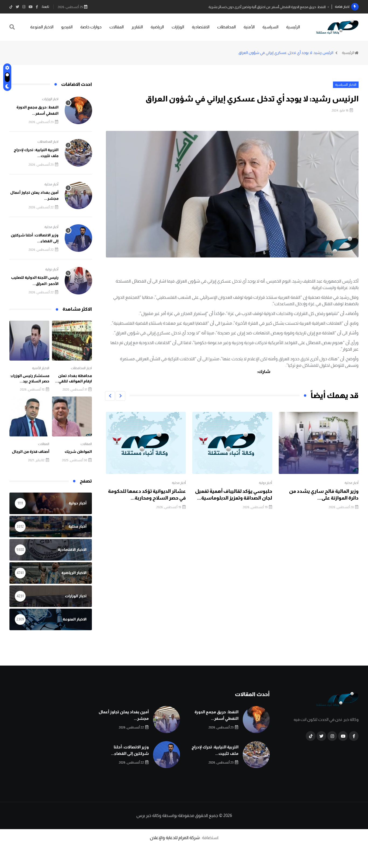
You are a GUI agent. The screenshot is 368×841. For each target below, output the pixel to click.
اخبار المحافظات (47, 142)
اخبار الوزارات (50, 99)
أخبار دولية (265, 483)
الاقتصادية (200, 27)
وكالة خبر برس (148, 815)
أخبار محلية (352, 483)
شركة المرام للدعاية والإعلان (175, 837)
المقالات (116, 27)
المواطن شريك (78, 451)
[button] (120, 396)
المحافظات (226, 27)
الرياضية (157, 27)
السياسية (270, 27)
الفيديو (66, 27)
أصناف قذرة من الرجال (30, 451)
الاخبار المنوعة (41, 27)
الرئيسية (293, 27)
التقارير (137, 27)
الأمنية (249, 27)
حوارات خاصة (91, 27)
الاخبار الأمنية (40, 368)
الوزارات (178, 27)
